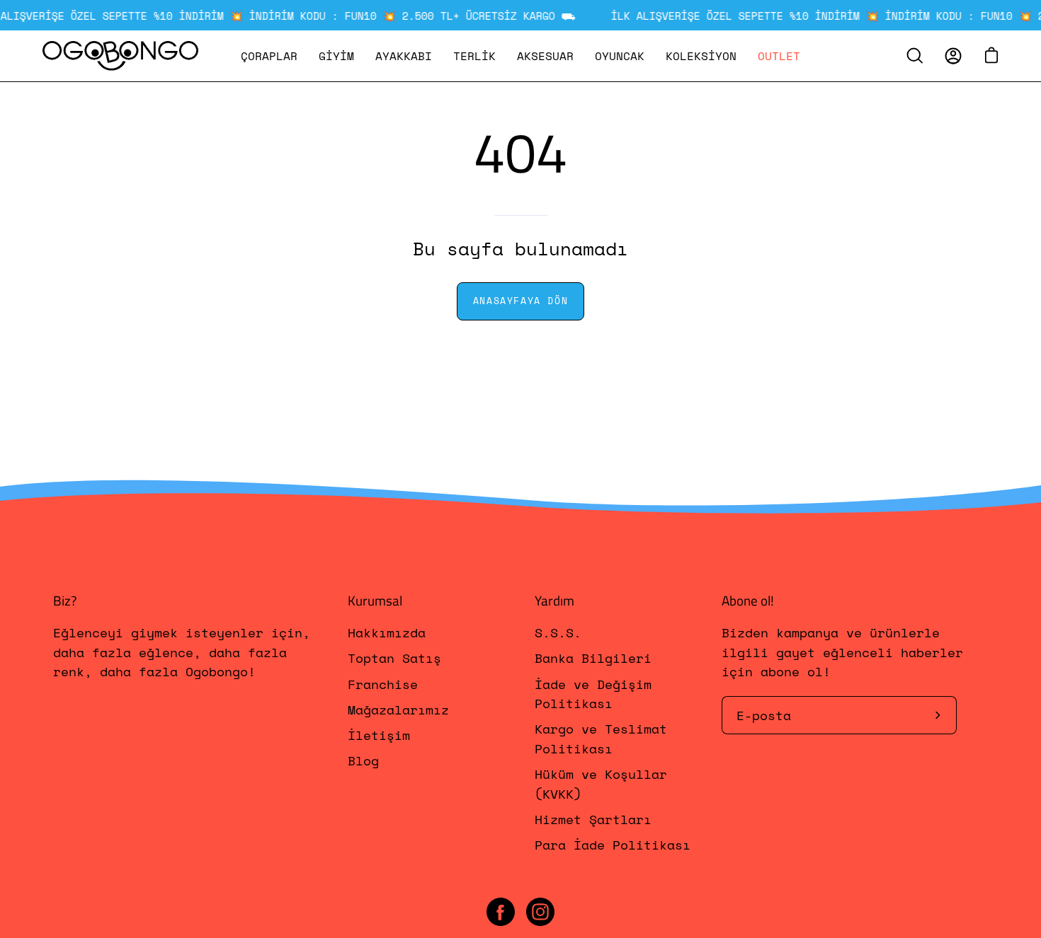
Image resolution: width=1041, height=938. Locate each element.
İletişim (379, 735)
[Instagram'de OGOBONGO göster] (540, 912)
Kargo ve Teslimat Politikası (601, 739)
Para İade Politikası (612, 845)
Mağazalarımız (398, 709)
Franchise (383, 684)
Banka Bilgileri (593, 658)
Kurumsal (375, 600)
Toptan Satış (394, 658)
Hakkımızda (387, 632)
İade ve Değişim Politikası (593, 693)
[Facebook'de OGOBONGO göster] (501, 912)
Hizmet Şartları (593, 819)
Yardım (554, 600)
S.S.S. (558, 632)
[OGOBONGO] (120, 56)
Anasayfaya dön (520, 301)
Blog (363, 761)
